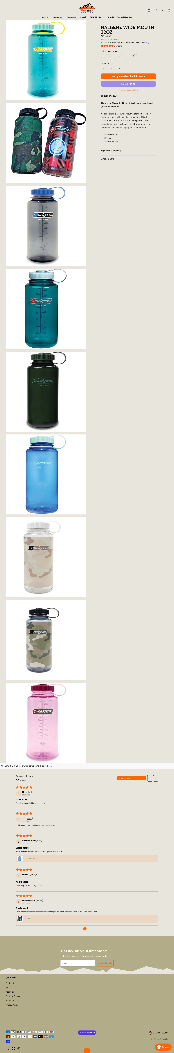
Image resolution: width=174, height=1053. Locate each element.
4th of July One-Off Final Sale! (120, 17)
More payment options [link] (128, 90)
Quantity (105, 63)
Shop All (82, 17)
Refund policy (12, 1000)
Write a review (124, 778)
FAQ (7, 987)
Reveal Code (105, 963)
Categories (71, 17)
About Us (45, 17)
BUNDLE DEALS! (97, 17)
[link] (149, 10)
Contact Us (10, 983)
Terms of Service (13, 996)
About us (10, 991)
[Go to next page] (94, 928)
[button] (156, 10)
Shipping (103, 39)
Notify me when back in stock (128, 76)
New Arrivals (58, 17)
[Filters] (149, 778)
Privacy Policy (12, 1004)
